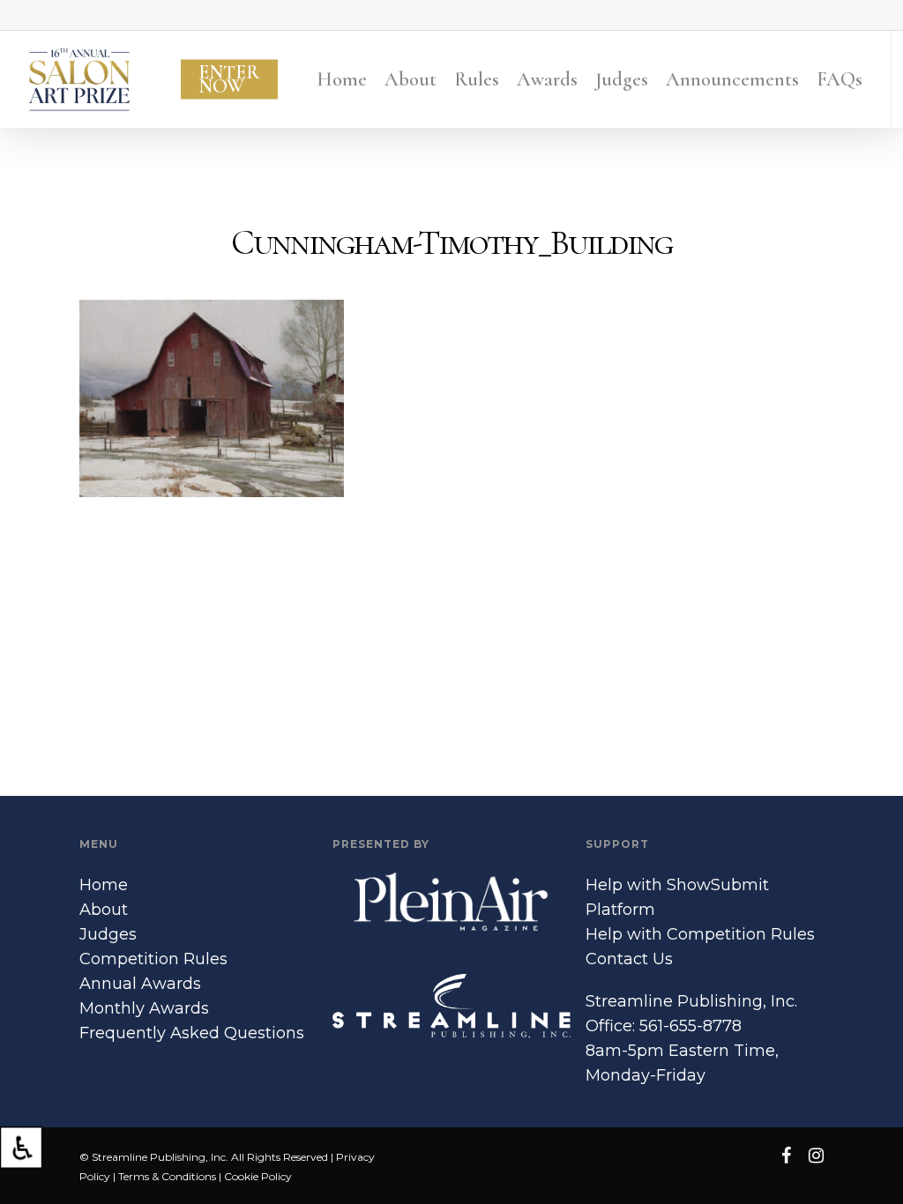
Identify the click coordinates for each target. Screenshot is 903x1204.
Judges (108, 934)
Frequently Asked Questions (191, 1033)
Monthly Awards (144, 1008)
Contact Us (629, 959)
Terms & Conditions (167, 1176)
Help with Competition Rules (700, 934)
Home (103, 885)
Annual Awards (140, 983)
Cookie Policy (258, 1176)
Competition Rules (153, 959)
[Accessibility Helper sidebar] (21, 1147)
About (103, 909)
